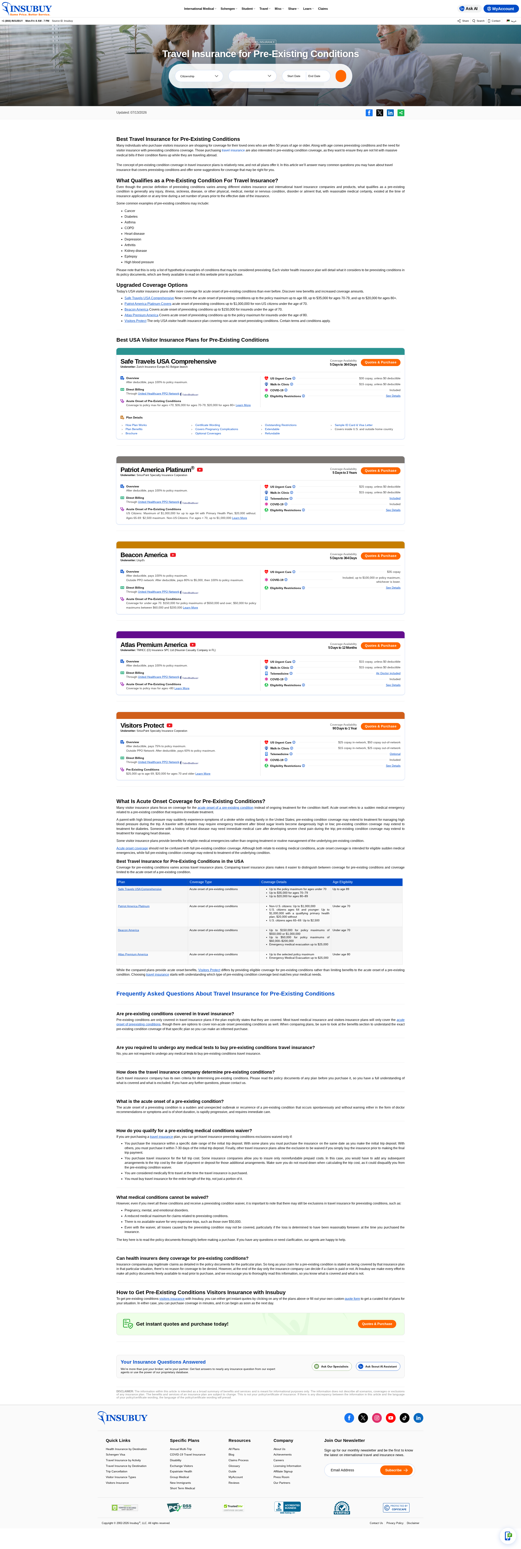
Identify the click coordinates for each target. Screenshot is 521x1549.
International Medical (199, 8)
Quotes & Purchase (380, 362)
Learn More (243, 405)
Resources (240, 1441)
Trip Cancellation (116, 1472)
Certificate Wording (207, 425)
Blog (231, 1455)
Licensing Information (287, 1466)
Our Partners (282, 1483)
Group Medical (179, 1477)
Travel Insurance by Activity (123, 1460)
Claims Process (238, 1460)
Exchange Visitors (181, 1466)
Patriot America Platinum (134, 906)
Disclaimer (413, 1523)
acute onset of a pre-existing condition (225, 807)
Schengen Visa (115, 1455)
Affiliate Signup (283, 1472)
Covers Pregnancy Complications (216, 429)
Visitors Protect (135, 321)
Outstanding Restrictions (281, 425)
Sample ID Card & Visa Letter (354, 425)
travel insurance (233, 150)
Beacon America (136, 309)
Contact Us (376, 1523)
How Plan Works (136, 425)
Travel (263, 8)
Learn (307, 8)
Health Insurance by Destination (126, 1449)
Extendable (272, 429)
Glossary (234, 1466)
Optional (395, 753)
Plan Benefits (134, 429)
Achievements (283, 1455)
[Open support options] (508, 1536)
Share (292, 8)
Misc (278, 8)
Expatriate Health (181, 1472)
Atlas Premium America (141, 315)
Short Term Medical (182, 1488)
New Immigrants (180, 1483)
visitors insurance (172, 1298)
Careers (279, 1460)
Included (395, 498)
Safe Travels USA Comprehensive (149, 298)
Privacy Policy (395, 1523)
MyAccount (236, 1477)
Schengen (228, 8)
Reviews (234, 1483)
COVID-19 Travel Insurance (188, 1455)
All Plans (234, 1449)
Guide (232, 1472)
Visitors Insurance (117, 1483)
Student (247, 8)
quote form (352, 1298)
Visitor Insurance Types (121, 1477)
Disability (175, 1460)
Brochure (131, 433)
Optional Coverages (208, 433)
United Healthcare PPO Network (158, 393)
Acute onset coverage (132, 848)
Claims (323, 8)
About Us (279, 1449)
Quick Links (118, 1441)
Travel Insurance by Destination (126, 1466)
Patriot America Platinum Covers (148, 303)
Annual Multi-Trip (181, 1449)
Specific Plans (184, 1441)
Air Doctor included (388, 673)
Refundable (272, 433)
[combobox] (199, 76)
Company (283, 1441)
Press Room (281, 1477)
